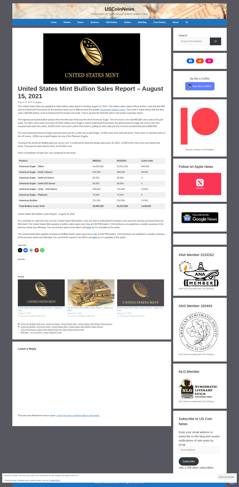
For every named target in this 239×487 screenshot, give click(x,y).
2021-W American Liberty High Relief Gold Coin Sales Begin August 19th (52, 330)
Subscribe (189, 461)
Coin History (159, 22)
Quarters (94, 22)
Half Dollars (111, 22)
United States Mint (69, 324)
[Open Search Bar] (186, 22)
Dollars (127, 22)
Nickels (67, 22)
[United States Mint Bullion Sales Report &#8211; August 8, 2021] (41, 292)
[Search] (215, 41)
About (175, 22)
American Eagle (53, 324)
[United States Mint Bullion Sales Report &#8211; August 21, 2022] (90, 292)
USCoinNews (119, 9)
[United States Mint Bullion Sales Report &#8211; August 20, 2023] (140, 292)
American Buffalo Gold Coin (33, 324)
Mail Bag (142, 22)
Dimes (80, 22)
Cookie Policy (55, 480)
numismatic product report (112, 109)
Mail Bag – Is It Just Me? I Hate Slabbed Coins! (41, 332)
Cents (54, 22)
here (88, 227)
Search (183, 35)
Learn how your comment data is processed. (78, 415)
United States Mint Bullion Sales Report (95, 324)
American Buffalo (28, 327)
